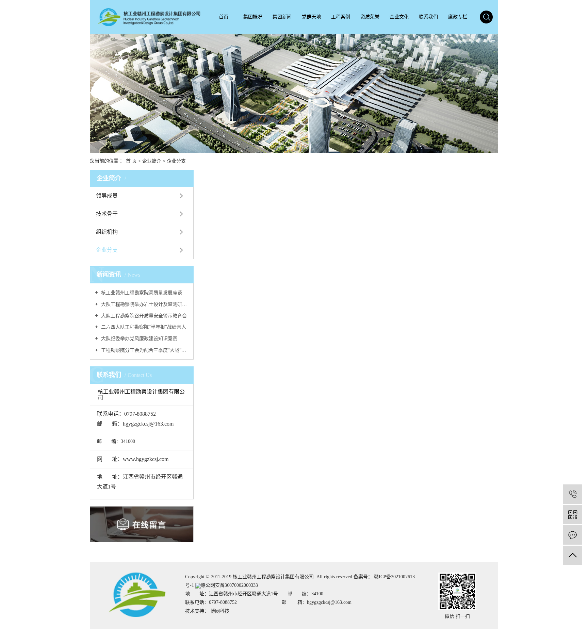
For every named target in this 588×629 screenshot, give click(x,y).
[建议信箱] (572, 535)
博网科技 (219, 611)
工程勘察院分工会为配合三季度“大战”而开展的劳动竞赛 (144, 350)
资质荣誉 (369, 16)
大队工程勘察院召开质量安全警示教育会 (143, 315)
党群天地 (311, 16)
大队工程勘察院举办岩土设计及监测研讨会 (144, 304)
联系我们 (428, 16)
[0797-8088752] (572, 494)
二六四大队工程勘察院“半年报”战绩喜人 (143, 327)
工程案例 (340, 16)
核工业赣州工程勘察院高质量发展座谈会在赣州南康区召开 (144, 292)
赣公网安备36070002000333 (229, 585)
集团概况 (252, 16)
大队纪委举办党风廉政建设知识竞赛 (138, 338)
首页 (223, 16)
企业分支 (107, 250)
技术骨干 (107, 214)
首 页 (131, 161)
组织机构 (107, 232)
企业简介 (152, 161)
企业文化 (399, 16)
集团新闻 (282, 16)
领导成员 (107, 196)
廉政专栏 (457, 16)
